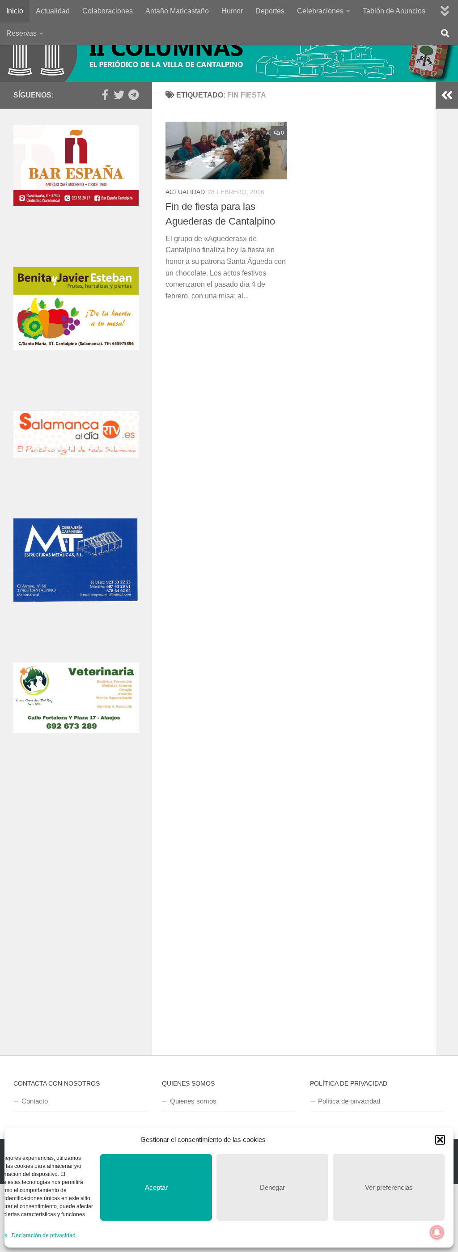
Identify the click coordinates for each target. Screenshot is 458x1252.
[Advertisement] (76, 847)
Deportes (269, 11)
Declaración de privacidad (44, 1235)
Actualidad (53, 11)
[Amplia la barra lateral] (447, 95)
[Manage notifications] (437, 1232)
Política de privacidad (349, 1101)
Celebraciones (320, 11)
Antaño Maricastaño (177, 11)
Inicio (14, 11)
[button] (440, 1139)
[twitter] (119, 94)
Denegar (272, 1187)
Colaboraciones (107, 11)
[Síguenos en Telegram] (133, 94)
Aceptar (156, 1187)
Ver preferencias (389, 1187)
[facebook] (104, 94)
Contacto (34, 1101)
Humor (232, 11)
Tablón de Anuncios (394, 11)
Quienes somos (193, 1101)
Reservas (21, 33)
